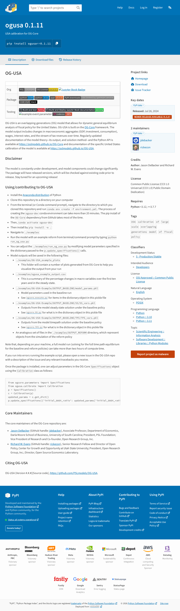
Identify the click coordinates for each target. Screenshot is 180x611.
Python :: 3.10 (144, 317)
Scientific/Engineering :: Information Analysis (150, 333)
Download (141, 84)
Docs (131, 7)
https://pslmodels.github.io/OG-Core (41, 144)
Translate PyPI (126, 521)
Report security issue (161, 508)
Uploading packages (68, 508)
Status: (22, 519)
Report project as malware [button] (153, 354)
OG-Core (90, 127)
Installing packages (68, 503)
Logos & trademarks (99, 521)
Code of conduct (158, 513)
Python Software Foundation (20, 506)
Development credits (130, 530)
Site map (164, 603)
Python (140, 313)
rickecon (55, 444)
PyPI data (137, 105)
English (140, 292)
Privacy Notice (157, 517)
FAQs (60, 525)
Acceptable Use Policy (158, 523)
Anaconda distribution (36, 195)
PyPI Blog (94, 503)
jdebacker (55, 431)
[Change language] (170, 7)
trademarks (76, 603)
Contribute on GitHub (126, 514)
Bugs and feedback (129, 508)
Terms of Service (158, 503)
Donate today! (14, 528)
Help (120, 7)
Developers (142, 267)
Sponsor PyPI (126, 525)
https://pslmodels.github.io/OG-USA (72, 148)
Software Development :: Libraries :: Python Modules (152, 341)
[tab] (17, 60)
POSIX (139, 303)
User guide (63, 513)
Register (158, 7)
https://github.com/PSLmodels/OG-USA (73, 473)
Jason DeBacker (20, 431)
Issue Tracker (143, 90)
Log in (143, 7)
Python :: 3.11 (144, 321)
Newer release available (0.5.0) (152, 116)
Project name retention (65, 519)
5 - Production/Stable (148, 257)
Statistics (94, 516)
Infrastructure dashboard (96, 510)
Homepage (141, 79)
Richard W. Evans (20, 444)
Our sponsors (96, 525)
